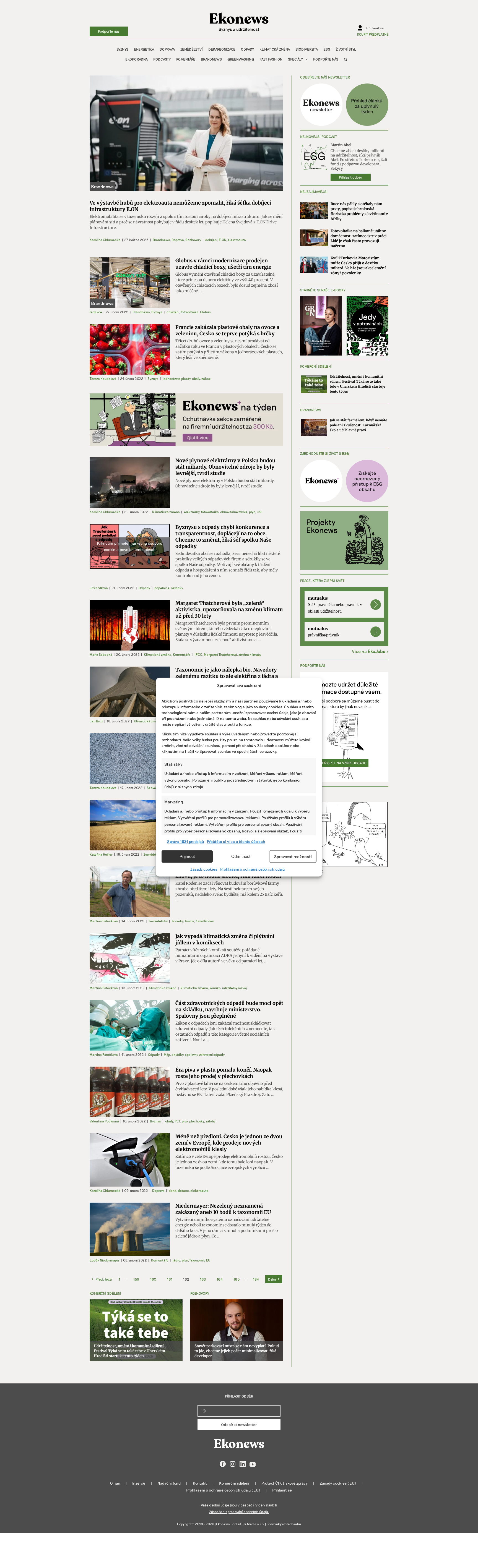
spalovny (191, 1054)
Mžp (167, 1054)
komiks (214, 988)
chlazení (173, 312)
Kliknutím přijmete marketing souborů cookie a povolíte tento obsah (129, 546)
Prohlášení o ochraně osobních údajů (252, 868)
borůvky (177, 921)
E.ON (222, 240)
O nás (115, 1483)
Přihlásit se (282, 1490)
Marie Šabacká (101, 654)
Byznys (156, 312)
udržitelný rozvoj (234, 988)
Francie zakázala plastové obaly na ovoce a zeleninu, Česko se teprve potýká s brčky (227, 330)
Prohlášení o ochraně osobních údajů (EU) (223, 1490)
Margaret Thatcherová (220, 654)
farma (189, 921)
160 (153, 1279)
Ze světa (153, 788)
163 (203, 1279)
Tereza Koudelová (103, 378)
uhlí (259, 512)
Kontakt (200, 1483)
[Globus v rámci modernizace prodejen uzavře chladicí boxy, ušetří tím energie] (130, 282)
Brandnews (161, 240)
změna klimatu (249, 654)
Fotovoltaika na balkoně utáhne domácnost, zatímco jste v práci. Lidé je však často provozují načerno (359, 238)
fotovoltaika (189, 312)
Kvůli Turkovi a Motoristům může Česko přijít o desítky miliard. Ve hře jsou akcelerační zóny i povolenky (358, 265)
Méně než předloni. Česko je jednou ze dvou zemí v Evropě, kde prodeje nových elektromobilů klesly (228, 1142)
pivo (185, 1121)
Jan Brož (96, 721)
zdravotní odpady (212, 1054)
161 (169, 1279)
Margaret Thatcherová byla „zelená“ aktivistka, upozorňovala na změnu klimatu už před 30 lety (229, 609)
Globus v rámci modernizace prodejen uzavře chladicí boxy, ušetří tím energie (223, 263)
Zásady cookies (203, 868)
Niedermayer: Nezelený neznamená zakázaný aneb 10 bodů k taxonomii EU (223, 1209)
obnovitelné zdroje (233, 512)
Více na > (370, 651)
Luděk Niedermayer (104, 1260)
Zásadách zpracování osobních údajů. (239, 1511)
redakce (96, 312)
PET (177, 1121)
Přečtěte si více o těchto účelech (236, 841)
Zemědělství (153, 854)
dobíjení (211, 240)
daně (172, 1190)
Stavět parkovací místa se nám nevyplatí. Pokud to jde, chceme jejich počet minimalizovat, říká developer (236, 1351)
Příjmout (187, 856)
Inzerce (138, 1483)
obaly (196, 378)
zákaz (206, 378)
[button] (345, 59)
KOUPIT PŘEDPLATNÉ (372, 34)
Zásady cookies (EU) (338, 1483)
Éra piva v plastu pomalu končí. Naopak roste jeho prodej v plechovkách (223, 1073)
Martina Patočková (104, 921)
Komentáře (181, 654)
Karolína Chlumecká (105, 240)
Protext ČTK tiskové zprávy (284, 1483)
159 (136, 1279)
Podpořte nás (108, 31)
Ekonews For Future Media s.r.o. (240, 1524)
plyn (252, 512)
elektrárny (191, 512)
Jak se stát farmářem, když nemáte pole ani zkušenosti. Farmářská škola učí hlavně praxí (358, 425)
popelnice (161, 588)
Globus (205, 312)
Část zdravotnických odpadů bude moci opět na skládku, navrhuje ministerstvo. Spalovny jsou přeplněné (229, 1009)
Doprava (178, 240)
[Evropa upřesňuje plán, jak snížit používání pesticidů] (130, 825)
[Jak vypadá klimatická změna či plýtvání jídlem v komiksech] (130, 958)
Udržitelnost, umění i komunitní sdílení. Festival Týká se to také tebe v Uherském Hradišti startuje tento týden (129, 1351)
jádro (176, 1260)
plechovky (196, 1121)
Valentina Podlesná (104, 1121)
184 (256, 1279)
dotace (183, 1190)
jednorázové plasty (176, 378)
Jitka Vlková (99, 588)
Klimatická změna (166, 512)
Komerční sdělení (234, 1483)
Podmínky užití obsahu (283, 1524)
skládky (177, 588)
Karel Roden (205, 921)
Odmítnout (240, 856)
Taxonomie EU (199, 1260)
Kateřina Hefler (101, 854)
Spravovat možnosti (293, 856)
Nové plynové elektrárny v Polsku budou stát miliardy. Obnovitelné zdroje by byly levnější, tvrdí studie (225, 466)
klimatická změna (194, 988)
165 (236, 1279)
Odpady (144, 588)
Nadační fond (169, 1483)
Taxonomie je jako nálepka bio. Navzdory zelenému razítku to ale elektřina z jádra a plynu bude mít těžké (226, 676)
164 (219, 1279)
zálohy (210, 1121)
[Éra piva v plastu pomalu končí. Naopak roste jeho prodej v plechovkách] (130, 1092)
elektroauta (237, 240)
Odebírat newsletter (239, 1424)
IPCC (198, 654)
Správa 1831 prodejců (185, 841)
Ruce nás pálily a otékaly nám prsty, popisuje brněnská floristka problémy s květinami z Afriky (359, 211)
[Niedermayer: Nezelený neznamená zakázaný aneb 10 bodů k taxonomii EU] (130, 1229)
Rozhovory (193, 240)
